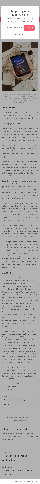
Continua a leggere (20, 34)
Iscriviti (30, 28)
